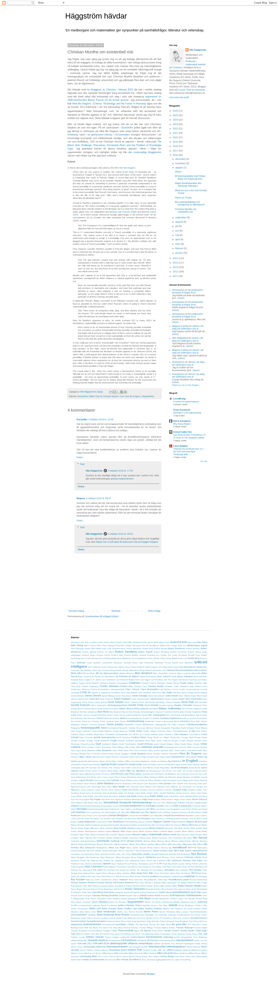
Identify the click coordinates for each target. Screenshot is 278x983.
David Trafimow (131, 702)
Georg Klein (175, 737)
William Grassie (149, 953)
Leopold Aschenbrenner (174, 815)
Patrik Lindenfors (93, 866)
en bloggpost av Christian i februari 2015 (110, 89)
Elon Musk (103, 711)
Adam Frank (103, 642)
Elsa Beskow (115, 712)
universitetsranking (167, 940)
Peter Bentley (195, 870)
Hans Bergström (104, 750)
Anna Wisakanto (124, 658)
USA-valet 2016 (100, 943)
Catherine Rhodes (108, 683)
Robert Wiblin (171, 886)
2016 (176, 155)
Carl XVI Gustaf (171, 680)
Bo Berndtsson (108, 676)
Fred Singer (76, 731)
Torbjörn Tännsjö (95, 937)
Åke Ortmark (122, 959)
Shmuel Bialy (201, 899)
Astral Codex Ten (182, 432)
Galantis (154, 734)
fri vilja (192, 731)
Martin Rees (84, 835)
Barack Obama (196, 667)
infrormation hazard (79, 764)
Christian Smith (172, 686)
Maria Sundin (142, 828)
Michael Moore (163, 841)
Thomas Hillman (146, 928)
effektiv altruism (126, 708)
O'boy (172, 857)
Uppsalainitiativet (184, 940)
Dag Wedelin (132, 693)
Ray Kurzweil (78, 879)
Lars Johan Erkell (188, 809)
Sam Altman (97, 892)
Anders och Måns (105, 652)
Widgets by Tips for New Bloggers (185, 385)
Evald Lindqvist (107, 721)
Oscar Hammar (117, 864)
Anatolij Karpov (118, 648)
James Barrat (194, 768)
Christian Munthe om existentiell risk (185, 210)
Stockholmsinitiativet (198, 912)
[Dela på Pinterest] (125, 392)
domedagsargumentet (117, 705)
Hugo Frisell (165, 757)
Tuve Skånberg (200, 937)
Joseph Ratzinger (167, 793)
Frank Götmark (187, 728)
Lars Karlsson (78, 812)
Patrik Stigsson (109, 867)
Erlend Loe (101, 718)
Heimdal (164, 750)
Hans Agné (76, 750)
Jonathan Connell (147, 790)
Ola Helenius (92, 860)
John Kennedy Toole (193, 784)
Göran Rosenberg (103, 747)
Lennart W (133, 815)
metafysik (115, 841)
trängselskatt (186, 937)
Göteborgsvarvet (171, 747)
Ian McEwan (162, 761)
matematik (155, 834)
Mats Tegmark (86, 838)
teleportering (76, 924)
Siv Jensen (157, 902)
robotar (197, 885)
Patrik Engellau (77, 867)
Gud (121, 396)
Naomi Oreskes (160, 850)
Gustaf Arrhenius (145, 744)
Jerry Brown (91, 777)
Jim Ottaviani (170, 777)
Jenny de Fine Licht (198, 774)
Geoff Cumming (123, 737)
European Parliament (169, 718)
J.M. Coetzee (114, 768)
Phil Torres (196, 873)
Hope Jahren (135, 757)
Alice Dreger (171, 645)
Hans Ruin (128, 750)
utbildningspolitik (118, 943)
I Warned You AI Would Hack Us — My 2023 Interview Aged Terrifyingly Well (189, 452)
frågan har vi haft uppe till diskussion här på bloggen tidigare (127, 542)
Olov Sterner (85, 864)
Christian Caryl (140, 686)
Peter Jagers (96, 873)
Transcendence (137, 937)
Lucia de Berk (194, 818)
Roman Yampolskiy (135, 889)
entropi (122, 715)
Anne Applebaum (139, 658)
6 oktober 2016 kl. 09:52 (120, 534)
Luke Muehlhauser (116, 822)
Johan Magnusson (185, 780)
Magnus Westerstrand (196, 822)
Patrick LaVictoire (199, 864)
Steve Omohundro (106, 911)
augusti (179, 222)
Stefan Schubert (109, 908)
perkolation (170, 870)
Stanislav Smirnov (150, 905)
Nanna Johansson (126, 851)
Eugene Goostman (151, 718)
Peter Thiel (159, 873)
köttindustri (114, 809)
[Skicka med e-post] (111, 392)
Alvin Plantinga (77, 648)
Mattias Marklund (113, 838)
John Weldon (145, 787)
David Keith (196, 699)
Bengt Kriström (146, 670)
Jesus (161, 777)
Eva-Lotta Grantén (90, 721)
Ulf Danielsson (129, 940)
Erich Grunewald (173, 715)
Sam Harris (109, 892)
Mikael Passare (147, 844)
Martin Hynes (132, 831)
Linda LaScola (77, 818)
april (177, 239)
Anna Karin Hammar (90, 658)
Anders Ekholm (160, 648)
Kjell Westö (88, 803)
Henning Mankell (78, 754)
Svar (82, 464)
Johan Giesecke (140, 780)
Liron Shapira (180, 446)
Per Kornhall (109, 870)
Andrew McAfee (131, 655)
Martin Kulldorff (160, 831)
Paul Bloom (132, 867)
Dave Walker (184, 696)
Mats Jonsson (196, 835)
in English (190, 761)
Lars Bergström (138, 809)
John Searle (118, 786)
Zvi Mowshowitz (97, 959)
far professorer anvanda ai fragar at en (187, 291)
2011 (176, 276)
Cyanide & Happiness (100, 693)
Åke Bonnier (110, 960)
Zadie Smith (76, 960)
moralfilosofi (179, 847)
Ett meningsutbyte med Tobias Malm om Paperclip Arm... (190, 177)
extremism (185, 721)
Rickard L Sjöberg (153, 883)
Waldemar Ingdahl (199, 950)
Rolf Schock (119, 889)
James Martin (113, 771)
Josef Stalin (140, 793)
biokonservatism (111, 673)
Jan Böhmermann (153, 771)
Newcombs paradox (141, 854)
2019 (176, 142)
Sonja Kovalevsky (109, 905)
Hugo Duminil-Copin (150, 757)
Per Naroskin (142, 870)
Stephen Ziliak (77, 912)
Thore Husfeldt (125, 930)
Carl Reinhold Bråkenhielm (128, 680)
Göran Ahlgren (166, 744)
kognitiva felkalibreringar (196, 803)
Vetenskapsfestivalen (117, 946)
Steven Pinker (150, 911)
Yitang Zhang (141, 956)
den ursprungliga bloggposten (144, 152)
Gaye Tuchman (86, 737)
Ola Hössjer (104, 860)
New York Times (124, 854)
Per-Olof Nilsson (156, 870)
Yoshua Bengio (167, 956)
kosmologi (124, 806)
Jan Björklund (138, 771)
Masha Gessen (125, 835)
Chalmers (134, 682)
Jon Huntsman (185, 787)
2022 (176, 128)
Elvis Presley (134, 712)
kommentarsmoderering (90, 806)
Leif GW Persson (194, 812)
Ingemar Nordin (109, 764)
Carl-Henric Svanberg (187, 680)
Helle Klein (202, 750)
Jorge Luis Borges (126, 793)
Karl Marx (203, 796)
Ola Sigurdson (117, 860)
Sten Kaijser (138, 908)
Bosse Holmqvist (185, 676)
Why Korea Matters (182, 424)
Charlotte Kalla (200, 683)
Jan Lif (186, 771)
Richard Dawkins (79, 882)
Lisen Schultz (156, 818)
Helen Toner (174, 750)
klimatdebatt (111, 802)
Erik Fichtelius (77, 718)
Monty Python (153, 848)
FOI (169, 724)
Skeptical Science (188, 902)
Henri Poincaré (93, 754)
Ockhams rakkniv (192, 857)
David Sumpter (116, 702)
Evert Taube (120, 721)
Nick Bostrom (199, 853)
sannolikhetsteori (181, 892)
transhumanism (154, 937)
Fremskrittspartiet (180, 731)
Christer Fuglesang (90, 686)
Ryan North (191, 889)
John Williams (172, 787)
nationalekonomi (199, 850)
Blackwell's (196, 673)
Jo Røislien (195, 777)
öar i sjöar (175, 960)
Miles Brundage (175, 844)
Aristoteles (159, 663)
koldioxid (75, 806)
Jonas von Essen (130, 790)
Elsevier (124, 712)
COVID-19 (85, 692)
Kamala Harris (143, 796)
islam (83, 768)
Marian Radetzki (156, 828)
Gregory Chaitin (178, 741)
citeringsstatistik (117, 689)
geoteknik (105, 741)
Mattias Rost (145, 838)
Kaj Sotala (131, 796)
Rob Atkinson (77, 886)
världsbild (177, 950)
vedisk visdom (201, 944)
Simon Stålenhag (99, 902)
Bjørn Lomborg (184, 673)
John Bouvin (137, 784)
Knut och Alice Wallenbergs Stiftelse (169, 803)
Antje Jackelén (94, 663)
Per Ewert (98, 870)
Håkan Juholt (105, 761)
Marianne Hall (171, 828)
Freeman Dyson (165, 731)
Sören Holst (126, 921)
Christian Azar (126, 686)
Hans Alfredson (88, 750)
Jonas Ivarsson (87, 790)
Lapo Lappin (125, 809)
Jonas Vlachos (114, 790)
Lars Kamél (202, 809)
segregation (133, 899)
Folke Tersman (178, 724)
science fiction (153, 895)
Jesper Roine (114, 777)
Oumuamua (143, 864)
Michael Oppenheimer (181, 841)
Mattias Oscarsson (130, 838)
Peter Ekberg (84, 873)
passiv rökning (185, 864)
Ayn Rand (184, 667)
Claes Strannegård (149, 689)
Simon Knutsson (83, 902)
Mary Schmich (112, 835)
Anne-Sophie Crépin (157, 658)
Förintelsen (110, 734)
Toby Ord (75, 934)
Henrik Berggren (122, 754)
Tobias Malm (201, 930)
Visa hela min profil (179, 97)
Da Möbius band (118, 693)
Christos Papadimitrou (100, 689)
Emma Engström (193, 712)
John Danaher (164, 783)
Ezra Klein (195, 721)
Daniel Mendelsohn (156, 696)
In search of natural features (186, 401)
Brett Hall (198, 676)
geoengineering (108, 737)
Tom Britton (85, 934)
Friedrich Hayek (78, 734)
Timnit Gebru (157, 931)
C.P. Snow (96, 680)
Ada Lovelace (91, 642)
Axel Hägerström (166, 667)
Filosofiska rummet (133, 724)
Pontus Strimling (142, 876)
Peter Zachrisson (183, 873)
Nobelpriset (151, 857)
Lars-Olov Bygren (148, 812)
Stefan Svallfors (124, 908)
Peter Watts (170, 873)
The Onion (103, 928)
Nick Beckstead (183, 854)
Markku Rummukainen (87, 831)
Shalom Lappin (177, 899)
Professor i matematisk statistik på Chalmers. (187, 64)
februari (179, 248)
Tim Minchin (145, 930)
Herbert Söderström (170, 754)
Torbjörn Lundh (78, 937)
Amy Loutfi (106, 648)
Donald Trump (136, 705)
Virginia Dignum (101, 950)
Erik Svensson (90, 718)
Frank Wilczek (201, 728)
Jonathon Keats (78, 793)
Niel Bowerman (92, 857)
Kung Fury (168, 806)
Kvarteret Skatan (199, 806)
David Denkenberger (140, 699)
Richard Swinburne (125, 882)
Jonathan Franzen (164, 790)
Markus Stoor (119, 831)
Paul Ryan (167, 867)
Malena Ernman (78, 825)
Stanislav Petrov (133, 905)
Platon (109, 876)
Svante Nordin (115, 918)
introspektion (169, 764)
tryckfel (177, 937)
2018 (176, 146)
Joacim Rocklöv (86, 780)
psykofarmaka (178, 876)
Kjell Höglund (77, 803)
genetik (97, 737)
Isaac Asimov (181, 764)
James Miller (125, 771)
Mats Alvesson (183, 835)
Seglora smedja (120, 899)
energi (93, 715)
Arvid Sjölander (94, 667)
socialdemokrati (85, 905)
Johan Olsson (77, 784)
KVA (176, 805)
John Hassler (177, 784)
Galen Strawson (166, 734)
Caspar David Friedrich (89, 683)
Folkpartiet (75, 728)
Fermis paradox (115, 724)
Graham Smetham (126, 741)
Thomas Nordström (79, 931)
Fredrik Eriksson (105, 731)
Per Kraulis (121, 870)
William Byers (107, 953)
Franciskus (175, 728)
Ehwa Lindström (141, 708)
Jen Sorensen (183, 774)
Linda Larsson (201, 815)
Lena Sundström (100, 815)
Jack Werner (147, 768)
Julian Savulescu (110, 796)
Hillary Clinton (85, 757)
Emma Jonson (83, 715)
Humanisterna (177, 757)
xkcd (94, 956)
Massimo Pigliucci (140, 834)
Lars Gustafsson (173, 809)
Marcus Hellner (200, 825)
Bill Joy (99, 673)
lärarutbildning (132, 822)
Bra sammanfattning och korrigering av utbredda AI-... (191, 203)
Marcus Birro (188, 825)
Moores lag (166, 848)
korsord (116, 806)
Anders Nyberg (89, 652)
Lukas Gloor (101, 822)
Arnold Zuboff (171, 663)
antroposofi (107, 663)
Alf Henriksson (152, 645)
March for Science (173, 825)
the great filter (179, 924)
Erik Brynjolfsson (188, 715)
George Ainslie (200, 737)
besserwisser (201, 670)
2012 (176, 271)
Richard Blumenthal (198, 880)
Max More (187, 838)
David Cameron (106, 699)
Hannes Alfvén (185, 747)
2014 (75, 215)
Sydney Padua (113, 921)
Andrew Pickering (147, 655)
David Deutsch (157, 699)
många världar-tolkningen (106, 851)
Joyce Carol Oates (199, 793)
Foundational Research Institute (121, 728)
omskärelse (97, 864)
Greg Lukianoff (163, 741)
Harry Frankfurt (141, 750)
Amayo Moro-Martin (93, 648)
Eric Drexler (143, 715)
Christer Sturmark (109, 686)
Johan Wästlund (105, 783)
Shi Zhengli (190, 899)
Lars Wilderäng (132, 812)
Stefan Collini (201, 905)
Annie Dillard (171, 658)
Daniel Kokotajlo (139, 696)
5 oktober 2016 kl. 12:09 (101, 419)
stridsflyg (92, 915)
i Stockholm (126, 127)
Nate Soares (185, 850)
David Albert (196, 696)
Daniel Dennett (93, 695)
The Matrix (93, 928)
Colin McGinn (165, 689)
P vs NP (158, 864)
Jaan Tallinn (126, 768)
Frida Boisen (201, 731)
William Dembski (121, 953)
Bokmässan (151, 676)
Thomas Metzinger (184, 927)
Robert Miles (159, 886)
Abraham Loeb (77, 642)
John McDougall (94, 787)
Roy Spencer (180, 889)
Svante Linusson (101, 918)
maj (177, 235)
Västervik (186, 950)
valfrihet (157, 944)
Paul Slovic (177, 867)
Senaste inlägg (76, 611)
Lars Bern (150, 809)
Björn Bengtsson (143, 673)
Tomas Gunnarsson (162, 934)
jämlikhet (123, 796)
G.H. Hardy (145, 734)
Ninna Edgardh (138, 857)
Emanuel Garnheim (164, 712)
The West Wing (116, 928)
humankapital (190, 757)
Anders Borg (147, 648)
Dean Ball (143, 702)
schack (143, 895)
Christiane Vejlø (187, 686)
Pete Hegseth (181, 870)
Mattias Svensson (160, 838)
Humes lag (202, 757)
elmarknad (92, 712)
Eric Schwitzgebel (156, 715)
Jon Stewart (198, 787)
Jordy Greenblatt (110, 793)
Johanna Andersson (123, 784)
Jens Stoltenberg (78, 777)
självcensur (167, 902)
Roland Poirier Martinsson (102, 889)
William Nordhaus (180, 953)
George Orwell (92, 741)
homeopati (124, 757)
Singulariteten (148, 396)
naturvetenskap (87, 854)
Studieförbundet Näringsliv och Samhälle (148, 915)
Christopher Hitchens (80, 689)
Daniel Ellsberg (108, 696)
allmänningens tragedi (197, 645)
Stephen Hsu (168, 909)
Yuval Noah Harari (183, 956)
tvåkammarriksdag (79, 940)
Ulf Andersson (115, 940)
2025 (176, 115)
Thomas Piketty (95, 931)
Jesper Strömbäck (128, 777)
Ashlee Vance (124, 667)
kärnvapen (82, 809)
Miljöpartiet (187, 844)
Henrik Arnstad (107, 754)
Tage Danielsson (139, 921)
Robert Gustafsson (117, 886)
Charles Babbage (157, 683)
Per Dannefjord (85, 870)
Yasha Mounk (128, 956)
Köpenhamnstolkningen (98, 809)
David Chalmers (122, 699)
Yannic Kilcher (115, 956)
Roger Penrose (83, 889)
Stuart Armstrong (105, 914)
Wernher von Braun (92, 953)
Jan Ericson (167, 771)
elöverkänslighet (148, 712)
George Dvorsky (78, 741)
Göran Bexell (180, 744)
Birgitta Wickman (127, 673)
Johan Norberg (200, 780)
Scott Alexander (194, 895)
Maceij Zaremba (146, 822)
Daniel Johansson (123, 696)
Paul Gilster (157, 867)
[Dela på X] (118, 392)
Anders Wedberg (161, 652)
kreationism (136, 805)
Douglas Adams (166, 705)
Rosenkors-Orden (153, 889)
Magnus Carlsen (162, 821)
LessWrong (179, 398)
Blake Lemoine (84, 676)
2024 (176, 119)
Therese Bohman (131, 928)
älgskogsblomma (163, 960)
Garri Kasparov (181, 734)
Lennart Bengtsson (118, 815)
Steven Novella (135, 912)
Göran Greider (193, 744)
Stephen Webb (200, 909)
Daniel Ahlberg (200, 693)
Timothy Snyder (187, 930)
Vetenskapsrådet (157, 946)
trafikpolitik (125, 937)
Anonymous (178, 290)
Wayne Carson (77, 953)
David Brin (94, 699)
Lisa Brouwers (130, 818)
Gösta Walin (135, 747)
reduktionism (106, 880)
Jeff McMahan (170, 774)
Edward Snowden (110, 709)
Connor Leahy (178, 689)
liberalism (190, 815)
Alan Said (192, 642)
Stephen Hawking (153, 908)
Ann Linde (172, 655)
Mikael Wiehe (161, 844)
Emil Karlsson (179, 712)
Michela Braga (77, 844)
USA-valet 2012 (84, 943)
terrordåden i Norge (124, 924)
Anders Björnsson (133, 648)
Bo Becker (96, 676)
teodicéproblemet (92, 924)
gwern (156, 744)
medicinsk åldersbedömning (83, 841)
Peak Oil (186, 867)
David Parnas (101, 702)
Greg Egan (150, 741)
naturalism (75, 854)
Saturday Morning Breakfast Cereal (108, 895)
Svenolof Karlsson (198, 918)
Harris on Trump (183, 197)
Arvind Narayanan (110, 667)
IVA (87, 768)
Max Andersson (175, 838)
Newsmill (155, 854)
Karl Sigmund (117, 799)
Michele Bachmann (105, 844)
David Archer (83, 699)
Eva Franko (76, 721)
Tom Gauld (104, 934)
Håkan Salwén (117, 761)
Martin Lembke (174, 831)
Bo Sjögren (134, 676)
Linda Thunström (91, 818)
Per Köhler (131, 870)
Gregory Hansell (194, 741)
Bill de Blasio (89, 673)
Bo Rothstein (122, 676)
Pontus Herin (128, 876)
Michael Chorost (134, 841)
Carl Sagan (145, 680)
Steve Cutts (90, 912)
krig (143, 806)
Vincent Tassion (87, 950)
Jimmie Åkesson (183, 777)
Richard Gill (110, 882)
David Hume (184, 699)
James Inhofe (85, 771)
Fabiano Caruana (89, 724)
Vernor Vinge (76, 947)
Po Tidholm (117, 876)
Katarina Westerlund (133, 799)
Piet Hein (92, 876)
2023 (176, 124)
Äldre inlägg (154, 611)
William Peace (195, 953)
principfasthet (165, 876)
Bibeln (73, 673)
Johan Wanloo (90, 784)
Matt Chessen (99, 838)
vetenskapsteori (175, 946)
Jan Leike (177, 771)
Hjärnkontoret (98, 757)
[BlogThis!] (114, 392)
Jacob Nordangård (179, 767)
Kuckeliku (82, 419)
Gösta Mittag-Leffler (120, 747)
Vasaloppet (189, 944)
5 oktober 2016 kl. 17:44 (120, 470)
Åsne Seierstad (148, 960)
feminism (102, 724)
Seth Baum (144, 898)
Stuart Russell (122, 914)
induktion (203, 761)
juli (177, 226)
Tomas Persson (178, 934)
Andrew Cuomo (103, 655)
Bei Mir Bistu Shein (89, 670)
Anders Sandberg (126, 651)
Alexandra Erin (138, 645)
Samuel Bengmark (131, 892)
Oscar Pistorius (131, 864)
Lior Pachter (105, 818)
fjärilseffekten (148, 724)
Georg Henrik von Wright (158, 737)
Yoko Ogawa (153, 956)
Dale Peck (156, 693)
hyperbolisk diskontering (87, 761)
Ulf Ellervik (142, 940)
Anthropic (81, 662)
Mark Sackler (196, 828)
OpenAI (106, 863)
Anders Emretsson (176, 648)
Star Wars (163, 905)
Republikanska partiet (179, 879)
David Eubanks (171, 699)
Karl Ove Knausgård (80, 799)
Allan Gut (182, 645)
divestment (101, 705)
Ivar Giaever (102, 768)
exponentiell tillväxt (170, 721)
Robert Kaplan (146, 886)
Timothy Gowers (171, 930)
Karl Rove (106, 799)
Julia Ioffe (98, 796)
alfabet (163, 645)
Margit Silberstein (91, 828)
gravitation (139, 741)
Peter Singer (136, 873)
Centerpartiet (122, 683)
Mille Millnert (198, 844)
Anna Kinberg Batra (107, 658)
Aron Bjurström (186, 663)
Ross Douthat (168, 889)
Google (113, 740)
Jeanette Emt (148, 774)
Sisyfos (148, 902)
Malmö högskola (92, 825)
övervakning (185, 960)
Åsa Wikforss (135, 959)
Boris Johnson (164, 676)
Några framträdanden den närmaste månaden (188, 184)
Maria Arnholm (106, 828)
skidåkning (202, 902)
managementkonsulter (110, 825)
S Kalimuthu (76, 892)
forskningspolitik (90, 727)
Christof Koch (201, 686)
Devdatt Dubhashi (80, 705)
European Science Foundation (193, 718)
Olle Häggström (94, 470)
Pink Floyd (100, 876)
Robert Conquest (100, 886)
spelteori (121, 905)
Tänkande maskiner (97, 940)
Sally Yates (87, 892)
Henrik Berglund (137, 753)
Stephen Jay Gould (184, 909)
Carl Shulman (157, 680)
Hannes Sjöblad (200, 747)
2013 (153, 212)
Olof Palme (197, 860)
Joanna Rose (100, 780)
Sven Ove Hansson (145, 918)
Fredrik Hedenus (120, 731)
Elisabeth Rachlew (79, 712)
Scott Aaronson (181, 410)
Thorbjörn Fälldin (110, 931)
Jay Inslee (96, 774)
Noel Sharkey (163, 857)
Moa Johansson (87, 847)
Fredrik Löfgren (150, 731)
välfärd (170, 950)
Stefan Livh (95, 908)
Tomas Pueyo (191, 934)
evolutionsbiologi (135, 721)
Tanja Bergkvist (181, 921)
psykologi (189, 876)
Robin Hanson (185, 885)
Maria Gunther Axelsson (124, 828)
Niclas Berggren (78, 857)
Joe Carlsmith (112, 780)
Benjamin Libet (159, 670)
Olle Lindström (159, 860)
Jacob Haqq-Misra (162, 768)
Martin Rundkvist (98, 835)
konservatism (106, 806)
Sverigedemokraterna (96, 921)
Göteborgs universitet (152, 747)
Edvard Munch (77, 709)
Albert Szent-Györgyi (105, 645)
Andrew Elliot (117, 655)
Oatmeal (179, 857)
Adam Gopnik (115, 642)
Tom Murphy (125, 934)
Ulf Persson (152, 940)
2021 (176, 133)
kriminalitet (151, 806)
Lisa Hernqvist (143, 818)
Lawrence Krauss (178, 812)
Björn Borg (158, 673)
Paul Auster (121, 867)
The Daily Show (163, 924)
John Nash (106, 787)
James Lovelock (99, 771)
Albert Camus (90, 645)
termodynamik (108, 924)
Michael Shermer (199, 841)
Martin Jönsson (146, 831)
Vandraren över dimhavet (172, 944)
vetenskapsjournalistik (138, 947)
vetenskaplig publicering (94, 947)
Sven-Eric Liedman (181, 918)
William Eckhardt (135, 953)
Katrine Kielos (160, 799)
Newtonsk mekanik (167, 854)
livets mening (182, 818)
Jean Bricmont (117, 774)
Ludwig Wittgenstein (86, 822)
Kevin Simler (185, 799)
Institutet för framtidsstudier (129, 764)
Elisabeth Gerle (200, 709)
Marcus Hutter (77, 828)
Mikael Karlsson (121, 844)
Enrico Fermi (113, 715)
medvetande (103, 841)
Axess (176, 667)
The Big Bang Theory (145, 924)
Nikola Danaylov (123, 857)
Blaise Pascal (95, 396)
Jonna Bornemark (94, 793)
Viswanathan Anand (118, 950)
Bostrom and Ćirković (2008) (123, 212)
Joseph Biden (152, 793)
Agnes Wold (152, 642)
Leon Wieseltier (156, 815)
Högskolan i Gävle (148, 761)
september (181, 217)
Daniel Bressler (77, 696)
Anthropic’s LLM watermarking (187, 413)
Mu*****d (192, 847)
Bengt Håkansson (131, 670)
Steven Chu (122, 912)
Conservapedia (192, 689)
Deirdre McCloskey (157, 702)
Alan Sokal (202, 642)
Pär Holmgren (201, 876)
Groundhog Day (87, 744)
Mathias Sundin (169, 834)
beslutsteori (83, 396)
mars (178, 244)
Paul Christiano (144, 867)
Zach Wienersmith (199, 956)
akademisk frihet (178, 642)
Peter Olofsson (123, 873)
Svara (80, 457)
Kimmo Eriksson (199, 799)
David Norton (88, 702)
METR (123, 841)
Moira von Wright (117, 847)
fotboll (103, 728)
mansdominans (144, 825)
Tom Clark (95, 934)
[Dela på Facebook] (122, 392)
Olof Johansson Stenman (179, 860)
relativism (123, 879)
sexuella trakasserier (160, 899)
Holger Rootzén (112, 757)
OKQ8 (83, 860)
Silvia (73, 902)
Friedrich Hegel (92, 734)
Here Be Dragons (133, 396)
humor (74, 761)
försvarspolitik (121, 734)
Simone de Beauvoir (117, 902)
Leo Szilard (143, 815)
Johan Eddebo (126, 780)
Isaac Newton (194, 764)
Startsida (115, 611)
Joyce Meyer (76, 796)
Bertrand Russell (175, 670)
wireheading (85, 956)
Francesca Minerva (144, 728)
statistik (173, 905)
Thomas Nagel (200, 928)
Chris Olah (76, 686)
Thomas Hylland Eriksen (164, 928)
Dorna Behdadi (151, 705)
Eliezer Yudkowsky (170, 708)
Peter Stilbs (148, 873)
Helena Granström (188, 750)
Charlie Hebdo (186, 683)
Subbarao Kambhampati (179, 915)
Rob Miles (87, 886)
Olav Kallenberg (132, 860)
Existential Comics (153, 721)
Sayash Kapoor (132, 895)
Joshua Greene (183, 793)
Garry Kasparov (182, 421)
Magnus (81, 498)
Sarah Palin (195, 892)
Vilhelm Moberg (193, 947)
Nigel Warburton (107, 857)
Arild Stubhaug (146, 663)
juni (177, 230)
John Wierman (158, 787)
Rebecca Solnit (92, 880)
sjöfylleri (176, 902)
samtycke (119, 892)
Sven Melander (129, 918)
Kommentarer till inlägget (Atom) (102, 616)
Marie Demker (184, 828)
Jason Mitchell (85, 774)
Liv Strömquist (169, 818)
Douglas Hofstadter (183, 705)
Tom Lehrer (115, 934)
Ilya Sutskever (175, 761)
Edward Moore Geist (93, 709)
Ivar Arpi (93, 768)
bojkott (142, 676)
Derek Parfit (187, 702)
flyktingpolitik (160, 724)
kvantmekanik (185, 806)
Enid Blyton (102, 715)
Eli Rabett (154, 709)
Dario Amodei (172, 696)
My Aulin (90, 851)
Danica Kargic (187, 693)
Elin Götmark (187, 709)
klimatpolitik (125, 802)
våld (164, 950)
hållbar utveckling (132, 761)
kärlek (73, 809)
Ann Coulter (161, 655)
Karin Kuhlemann (171, 796)
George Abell (187, 737)
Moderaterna (101, 848)
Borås (173, 676)
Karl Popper (95, 799)
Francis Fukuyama (162, 728)
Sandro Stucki (165, 892)
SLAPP (74, 905)
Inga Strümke (94, 764)
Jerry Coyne (102, 777)
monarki (142, 848)
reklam (115, 880)
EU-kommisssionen (134, 718)
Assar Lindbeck (137, 667)
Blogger (151, 974)
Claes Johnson (132, 689)
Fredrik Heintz (135, 731)
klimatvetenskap (142, 802)
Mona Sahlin (132, 848)
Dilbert (93, 705)
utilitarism (133, 943)
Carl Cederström (108, 680)
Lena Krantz (87, 815)
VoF (160, 950)
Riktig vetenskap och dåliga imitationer (178, 883)
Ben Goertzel (104, 670)
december (180, 159)
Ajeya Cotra (164, 642)
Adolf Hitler (127, 642)
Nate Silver (174, 850)
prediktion (154, 876)
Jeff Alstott (159, 774)
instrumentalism (149, 764)
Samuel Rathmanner (149, 892)
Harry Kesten (154, 750)
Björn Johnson (170, 673)
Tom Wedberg (147, 934)
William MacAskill (164, 953)
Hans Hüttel (118, 750)
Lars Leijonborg (93, 812)
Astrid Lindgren (151, 667)
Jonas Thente (101, 790)
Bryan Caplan (85, 680)
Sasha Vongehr (85, 895)
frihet (102, 734)
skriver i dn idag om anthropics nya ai (187, 327)
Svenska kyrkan (78, 921)
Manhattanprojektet (128, 825)
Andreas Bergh (88, 655)
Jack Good (137, 768)
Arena (135, 663)
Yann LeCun (103, 956)
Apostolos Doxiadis (122, 663)
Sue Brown (195, 915)
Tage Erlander (153, 921)
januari (179, 253)
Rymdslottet (202, 889)
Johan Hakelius (155, 780)
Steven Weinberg (167, 912)
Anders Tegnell (145, 652)
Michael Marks (149, 841)
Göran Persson (88, 747)
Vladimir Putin (135, 950)
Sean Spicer (90, 899)
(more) (181, 298)
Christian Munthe (110, 396)
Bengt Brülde (116, 670)
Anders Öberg (194, 652)
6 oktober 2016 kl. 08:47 (98, 498)
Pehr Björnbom (196, 867)
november (180, 163)
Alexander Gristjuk (123, 645)
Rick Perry (139, 883)
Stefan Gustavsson (79, 909)
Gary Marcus (195, 734)
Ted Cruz (203, 921)
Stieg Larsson (182, 912)
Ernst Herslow (113, 718)
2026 (176, 111)
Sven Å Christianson (163, 918)
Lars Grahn (160, 809)
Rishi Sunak (201, 883)
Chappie (145, 683)
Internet (160, 764)
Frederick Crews (89, 731)
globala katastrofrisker (122, 478)
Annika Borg (193, 658)
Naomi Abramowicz (144, 851)
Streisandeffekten (79, 915)
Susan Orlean (87, 918)
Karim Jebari (156, 796)
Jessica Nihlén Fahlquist (147, 777)
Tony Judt (202, 934)
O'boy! (178, 171)
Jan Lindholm (195, 771)
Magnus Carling (180, 326)
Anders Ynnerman (178, 652)
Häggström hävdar (96, 16)
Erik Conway (201, 715)
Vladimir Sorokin (150, 950)
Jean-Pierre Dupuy (133, 774)
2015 (176, 258)
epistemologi (131, 715)
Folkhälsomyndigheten (196, 724)
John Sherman (132, 787)
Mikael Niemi (134, 844)
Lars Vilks (120, 812)
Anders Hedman (193, 648)
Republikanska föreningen (155, 880)
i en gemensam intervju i (107, 134)
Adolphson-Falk (140, 642)
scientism (165, 895)
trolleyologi (168, 937)
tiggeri (136, 931)
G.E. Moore (133, 734)
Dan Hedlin (167, 692)
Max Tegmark (200, 837)
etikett (122, 718)
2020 (176, 137)
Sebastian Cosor (104, 899)
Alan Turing (77, 645)
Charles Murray (172, 683)
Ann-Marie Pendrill (186, 655)
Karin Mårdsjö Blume (189, 796)
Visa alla (203, 461)
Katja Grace (148, 799)
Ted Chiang (194, 921)
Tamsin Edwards (167, 921)
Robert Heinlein (133, 886)
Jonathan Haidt (180, 790)
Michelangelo (90, 844)
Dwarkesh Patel (200, 705)
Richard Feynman (96, 882)
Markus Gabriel (105, 831)
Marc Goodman (158, 825)
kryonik (159, 806)
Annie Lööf (182, 658)
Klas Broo (98, 803)
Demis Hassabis (173, 702)
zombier (85, 959)
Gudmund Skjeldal (110, 744)
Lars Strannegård (108, 812)
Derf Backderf (201, 702)
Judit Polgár (88, 796)
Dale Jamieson (144, 693)
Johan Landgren (169, 780)
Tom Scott (136, 934)
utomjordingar (145, 943)
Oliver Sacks (146, 860)
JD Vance (106, 774)
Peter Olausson (109, 873)
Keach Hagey (173, 799)
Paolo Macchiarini (170, 864)
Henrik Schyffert (153, 754)
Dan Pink (177, 693)
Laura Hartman (163, 812)
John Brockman (151, 784)
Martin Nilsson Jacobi (191, 831)
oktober (179, 167)
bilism (79, 673)
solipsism (96, 905)
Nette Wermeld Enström (105, 854)
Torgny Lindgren (112, 937)
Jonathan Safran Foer (197, 790)
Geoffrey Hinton (138, 737)
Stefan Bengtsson (186, 905)
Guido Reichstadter (127, 744)
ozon (151, 864)
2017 (176, 150)
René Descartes (136, 880)
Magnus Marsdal (178, 822)
